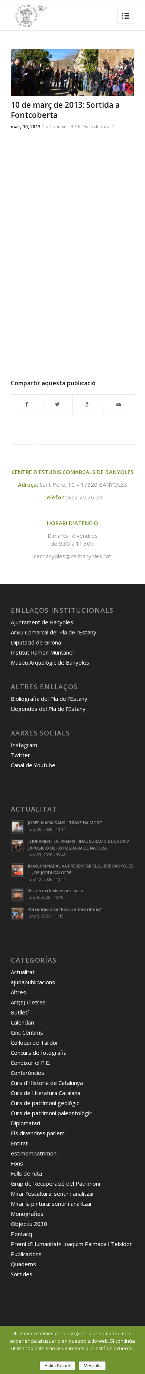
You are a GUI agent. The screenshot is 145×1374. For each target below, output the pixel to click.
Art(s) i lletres (28, 1002)
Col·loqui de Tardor (34, 1042)
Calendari (22, 1022)
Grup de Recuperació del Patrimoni (55, 1183)
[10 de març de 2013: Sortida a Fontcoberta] (72, 72)
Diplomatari (25, 1123)
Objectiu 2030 (29, 1223)
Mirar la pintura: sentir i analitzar (51, 1203)
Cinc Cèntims (27, 1032)
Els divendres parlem (38, 1133)
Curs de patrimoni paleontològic (51, 1113)
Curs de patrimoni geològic (45, 1103)
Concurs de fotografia (39, 1052)
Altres (18, 992)
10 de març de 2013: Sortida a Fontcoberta (65, 110)
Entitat (19, 1143)
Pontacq (21, 1233)
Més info (92, 1365)
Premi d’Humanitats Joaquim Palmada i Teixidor (71, 1244)
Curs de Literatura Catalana (45, 1093)
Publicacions (26, 1254)
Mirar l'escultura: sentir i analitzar (52, 1193)
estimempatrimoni (34, 1153)
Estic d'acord (57, 1365)
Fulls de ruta (96, 126)
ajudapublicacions (33, 982)
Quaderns (23, 1264)
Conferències (27, 1072)
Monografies (27, 1213)
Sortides (21, 1274)
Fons (17, 1163)
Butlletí (20, 1012)
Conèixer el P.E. (65, 126)
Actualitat (23, 972)
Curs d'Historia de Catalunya (47, 1082)
